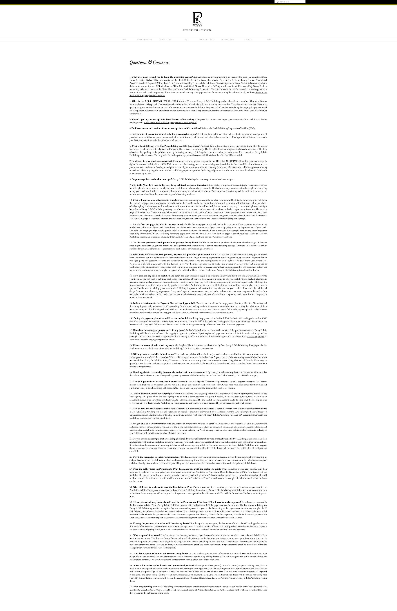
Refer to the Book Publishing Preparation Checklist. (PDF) (228, 128)
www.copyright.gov (255, 336)
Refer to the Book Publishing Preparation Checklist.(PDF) (170, 122)
